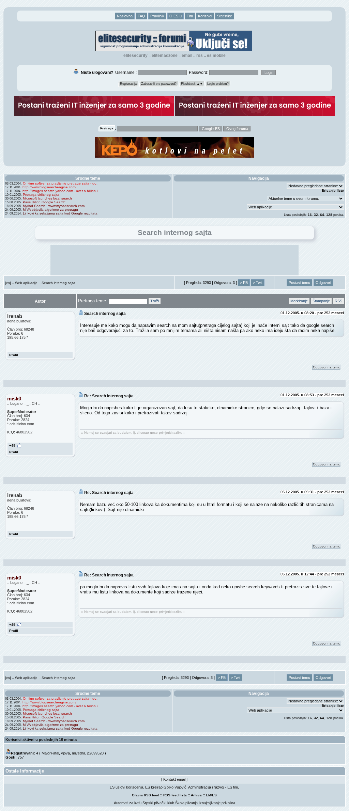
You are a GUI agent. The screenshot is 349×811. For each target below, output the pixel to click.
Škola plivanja (186, 803)
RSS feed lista (175, 795)
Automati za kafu (127, 803)
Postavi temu (299, 283)
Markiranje (299, 301)
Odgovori (323, 283)
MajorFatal (50, 753)
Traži (154, 301)
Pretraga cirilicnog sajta (41, 194)
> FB (244, 283)
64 (322, 215)
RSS (199, 55)
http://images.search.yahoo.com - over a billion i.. (61, 191)
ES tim (232, 787)
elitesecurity (135, 55)
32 (316, 215)
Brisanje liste (333, 190)
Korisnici (205, 16)
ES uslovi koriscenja (126, 787)
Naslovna (125, 16)
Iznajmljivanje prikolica (217, 803)
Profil (13, 355)
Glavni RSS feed (145, 795)
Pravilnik (157, 16)
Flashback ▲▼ (192, 83)
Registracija (128, 83)
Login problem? (218, 83)
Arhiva (196, 795)
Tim (190, 16)
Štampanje (321, 301)
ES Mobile (216, 55)
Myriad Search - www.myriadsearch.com (54, 206)
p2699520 (95, 753)
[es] (8, 283)
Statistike (224, 16)
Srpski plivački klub (158, 803)
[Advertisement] (174, 260)
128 (329, 215)
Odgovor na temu (326, 367)
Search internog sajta (58, 283)
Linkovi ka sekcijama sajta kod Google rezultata (60, 213)
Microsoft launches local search (47, 198)
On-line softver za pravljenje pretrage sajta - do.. (60, 183)
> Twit (257, 283)
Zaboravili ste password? (159, 83)
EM (208, 795)
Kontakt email (174, 779)
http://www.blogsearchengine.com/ (49, 187)
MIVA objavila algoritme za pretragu (50, 209)
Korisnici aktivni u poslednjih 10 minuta (41, 739)
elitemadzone (165, 55)
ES (214, 795)
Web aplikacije (26, 283)
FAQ (141, 16)
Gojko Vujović (175, 787)
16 (310, 215)
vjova (65, 753)
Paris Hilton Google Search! (44, 202)
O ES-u (175, 16)
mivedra (78, 753)
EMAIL (187, 55)
